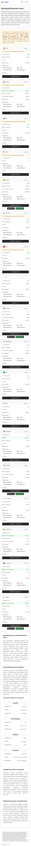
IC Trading (8, 498)
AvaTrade (7, 213)
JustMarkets (8, 341)
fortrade (7, 308)
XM (6, 118)
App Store (12, 208)
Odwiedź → (15, 76)
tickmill (7, 82)
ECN (5, 60)
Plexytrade (8, 431)
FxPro (6, 152)
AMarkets (7, 465)
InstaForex (8, 563)
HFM (6, 403)
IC (6, 277)
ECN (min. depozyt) (8, 96)
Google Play (20, 208)
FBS (6, 372)
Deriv (6, 48)
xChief (7, 597)
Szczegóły (26, 48)
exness (7, 180)
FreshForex (8, 529)
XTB (6, 246)
